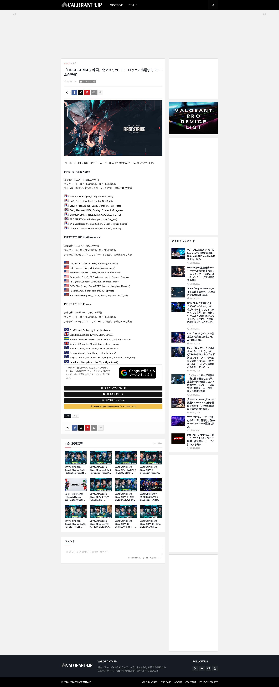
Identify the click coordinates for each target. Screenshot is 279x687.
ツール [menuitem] (131, 5)
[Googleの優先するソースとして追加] (137, 373)
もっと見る (157, 443)
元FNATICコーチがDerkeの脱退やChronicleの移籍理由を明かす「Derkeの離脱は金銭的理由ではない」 (201, 404)
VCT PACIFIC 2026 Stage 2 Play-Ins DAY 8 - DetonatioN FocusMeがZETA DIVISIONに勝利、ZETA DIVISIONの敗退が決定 (100, 470)
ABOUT (178, 682)
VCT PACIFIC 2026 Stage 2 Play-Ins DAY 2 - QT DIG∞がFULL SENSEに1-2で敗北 (75, 524)
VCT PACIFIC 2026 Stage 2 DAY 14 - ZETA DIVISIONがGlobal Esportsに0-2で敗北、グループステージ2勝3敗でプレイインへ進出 (151, 524)
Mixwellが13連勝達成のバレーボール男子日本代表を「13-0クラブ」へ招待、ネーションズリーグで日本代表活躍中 (201, 273)
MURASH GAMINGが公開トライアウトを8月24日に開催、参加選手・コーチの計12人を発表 (200, 440)
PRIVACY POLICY (208, 682)
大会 (74, 63)
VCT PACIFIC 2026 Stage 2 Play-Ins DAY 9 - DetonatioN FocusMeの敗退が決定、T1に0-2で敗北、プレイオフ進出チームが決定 (75, 470)
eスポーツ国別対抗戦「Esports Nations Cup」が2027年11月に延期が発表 (75, 497)
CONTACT (190, 682)
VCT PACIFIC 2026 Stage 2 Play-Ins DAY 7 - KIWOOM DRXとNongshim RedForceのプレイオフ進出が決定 (125, 470)
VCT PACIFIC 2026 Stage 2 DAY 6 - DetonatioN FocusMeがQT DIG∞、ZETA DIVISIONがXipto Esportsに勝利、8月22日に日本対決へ (150, 470)
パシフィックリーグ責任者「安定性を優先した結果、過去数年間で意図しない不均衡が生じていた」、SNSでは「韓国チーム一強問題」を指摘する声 (200, 383)
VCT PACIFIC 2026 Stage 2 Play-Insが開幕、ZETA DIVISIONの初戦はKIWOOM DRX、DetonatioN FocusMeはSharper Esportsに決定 (100, 524)
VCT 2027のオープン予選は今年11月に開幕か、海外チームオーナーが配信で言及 (201, 422)
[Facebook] (74, 92)
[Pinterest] (87, 92)
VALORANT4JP (149, 682)
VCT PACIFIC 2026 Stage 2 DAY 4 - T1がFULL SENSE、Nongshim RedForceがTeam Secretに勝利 (100, 497)
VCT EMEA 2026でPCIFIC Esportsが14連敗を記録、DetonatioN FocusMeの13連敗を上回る (201, 255)
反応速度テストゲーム (115, 400)
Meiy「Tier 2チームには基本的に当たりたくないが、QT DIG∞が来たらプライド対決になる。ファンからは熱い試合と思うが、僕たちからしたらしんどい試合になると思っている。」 (201, 357)
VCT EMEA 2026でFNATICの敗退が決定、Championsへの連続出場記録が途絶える (150, 497)
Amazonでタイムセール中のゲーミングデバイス (115, 406)
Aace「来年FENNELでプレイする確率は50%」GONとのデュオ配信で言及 (201, 291)
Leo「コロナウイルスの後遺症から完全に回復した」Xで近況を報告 (200, 336)
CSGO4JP (166, 682)
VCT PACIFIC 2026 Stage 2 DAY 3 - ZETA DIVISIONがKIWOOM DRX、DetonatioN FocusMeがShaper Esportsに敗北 (124, 497)
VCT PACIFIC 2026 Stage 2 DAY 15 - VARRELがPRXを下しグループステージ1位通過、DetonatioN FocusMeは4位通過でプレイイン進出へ (126, 524)
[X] (80, 92)
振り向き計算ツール (114, 394)
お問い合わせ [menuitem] (116, 5)
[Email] (94, 92)
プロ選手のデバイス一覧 (115, 388)
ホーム (67, 63)
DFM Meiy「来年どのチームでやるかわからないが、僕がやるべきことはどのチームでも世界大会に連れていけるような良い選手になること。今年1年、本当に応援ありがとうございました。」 (200, 314)
